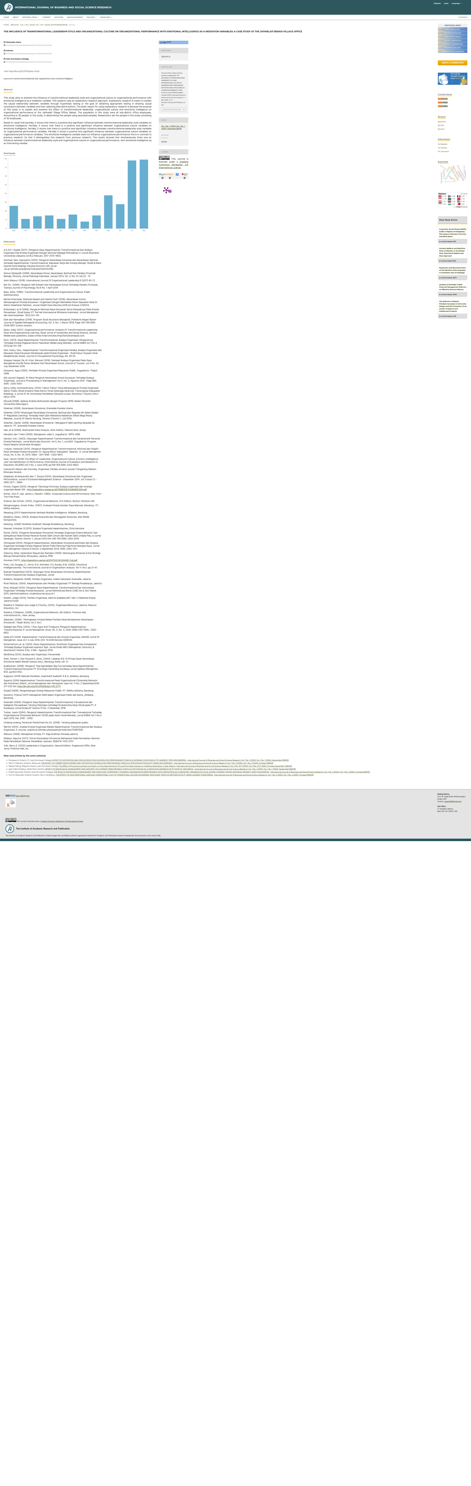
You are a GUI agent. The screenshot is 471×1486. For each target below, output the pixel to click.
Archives (58, 17)
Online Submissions (452, 40)
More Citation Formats (172, 109)
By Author (442, 122)
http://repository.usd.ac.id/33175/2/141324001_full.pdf (49, 560)
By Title (441, 125)
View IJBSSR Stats (23, 796)
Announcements (75, 17)
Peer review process (452, 33)
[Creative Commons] (164, 159)
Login (446, 3)
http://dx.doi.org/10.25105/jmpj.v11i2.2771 (39, 686)
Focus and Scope (452, 29)
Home (6, 17)
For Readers (442, 144)
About (16, 17)
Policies (91, 17)
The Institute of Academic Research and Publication (43, 829)
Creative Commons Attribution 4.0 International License (173, 164)
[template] (452, 84)
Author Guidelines (453, 47)
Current (46, 17)
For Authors (442, 148)
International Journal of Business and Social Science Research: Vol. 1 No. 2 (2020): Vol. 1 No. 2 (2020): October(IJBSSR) (223, 763)
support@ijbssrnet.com (453, 801)
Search (464, 17)
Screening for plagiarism (453, 51)
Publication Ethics (452, 36)
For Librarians (443, 151)
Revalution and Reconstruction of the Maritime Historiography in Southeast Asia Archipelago (452, 270)
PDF (166, 42)
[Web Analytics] (10, 796)
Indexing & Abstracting (452, 44)
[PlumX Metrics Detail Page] (166, 190)
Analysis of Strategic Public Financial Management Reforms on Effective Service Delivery (452, 287)
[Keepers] (11, 807)
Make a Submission (453, 62)
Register (437, 3)
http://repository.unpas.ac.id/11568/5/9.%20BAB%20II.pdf (57, 489)
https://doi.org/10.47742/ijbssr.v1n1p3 (24, 71)
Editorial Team (29, 17)
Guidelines (105, 17)
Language (455, 3)
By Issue (441, 129)
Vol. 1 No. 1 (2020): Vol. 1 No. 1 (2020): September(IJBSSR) (43, 25)
